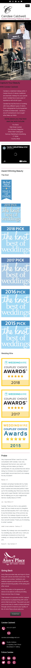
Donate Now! (15, 614)
